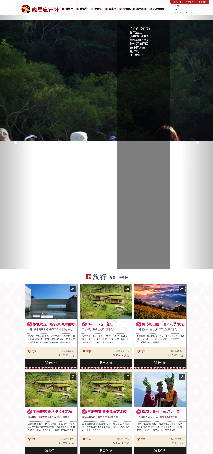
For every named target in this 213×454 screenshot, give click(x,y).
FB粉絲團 (158, 8)
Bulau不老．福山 (101, 324)
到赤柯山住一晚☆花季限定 (163, 324)
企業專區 (190, 2)
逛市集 (98, 8)
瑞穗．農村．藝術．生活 (161, 412)
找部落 (83, 8)
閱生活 (112, 8)
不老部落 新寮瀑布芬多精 (107, 412)
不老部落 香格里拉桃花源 (52, 412)
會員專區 (202, 2)
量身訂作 (177, 2)
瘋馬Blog (141, 8)
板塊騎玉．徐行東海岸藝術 (54, 324)
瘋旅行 (69, 8)
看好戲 (127, 8)
